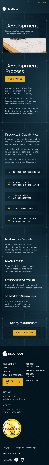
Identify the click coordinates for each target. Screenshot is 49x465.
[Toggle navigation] (43, 8)
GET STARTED (15, 79)
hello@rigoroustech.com (14, 399)
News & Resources (13, 375)
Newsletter (32, 380)
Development (9, 364)
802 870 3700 (38, 2)
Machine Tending (35, 370)
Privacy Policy (11, 453)
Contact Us (22, 332)
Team (5, 367)
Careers (7, 371)
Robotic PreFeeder (31, 375)
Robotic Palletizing (33, 365)
